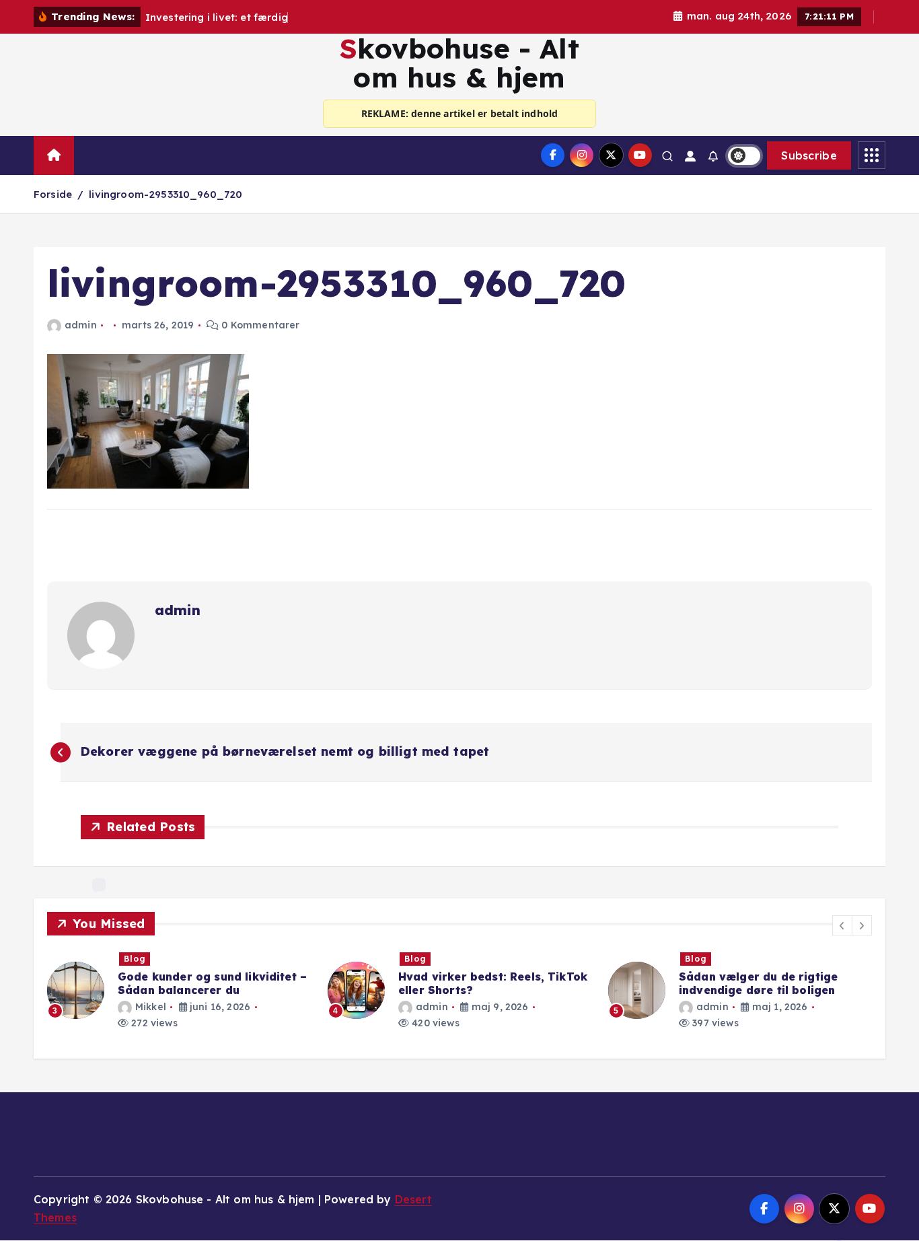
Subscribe (809, 155)
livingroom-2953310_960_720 (165, 194)
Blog (135, 959)
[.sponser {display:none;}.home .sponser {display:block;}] (88, 149)
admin (81, 325)
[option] (179, 990)
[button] (842, 925)
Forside (53, 194)
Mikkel (150, 1007)
